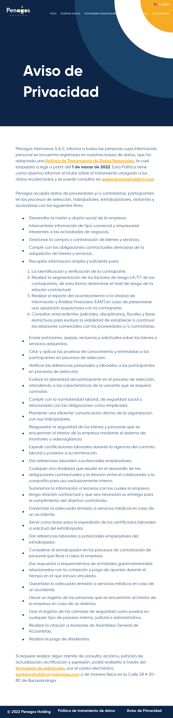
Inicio (53, 13)
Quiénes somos (70, 13)
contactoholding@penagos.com (48, 675)
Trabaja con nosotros (135, 13)
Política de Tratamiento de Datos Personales (89, 161)
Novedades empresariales (101, 13)
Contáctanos (161, 13)
